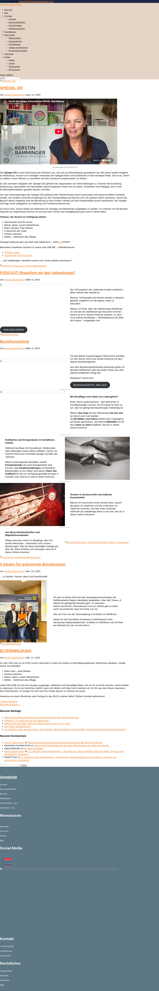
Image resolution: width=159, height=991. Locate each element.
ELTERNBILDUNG (15, 651)
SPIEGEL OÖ (11, 88)
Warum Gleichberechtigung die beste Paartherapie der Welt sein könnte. (41, 717)
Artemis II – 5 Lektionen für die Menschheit (26, 720)
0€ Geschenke (14, 70)
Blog (6, 13)
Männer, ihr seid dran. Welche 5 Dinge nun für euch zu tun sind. (37, 723)
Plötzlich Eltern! (15, 38)
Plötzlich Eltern (12, 252)
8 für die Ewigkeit (15, 25)
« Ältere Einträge (8, 701)
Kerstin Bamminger (14, 94)
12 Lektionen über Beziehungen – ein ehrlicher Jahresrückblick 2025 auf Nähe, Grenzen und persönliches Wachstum (65, 729)
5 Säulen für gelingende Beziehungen (32, 564)
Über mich (8, 10)
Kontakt (7, 57)
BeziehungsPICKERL (17, 22)
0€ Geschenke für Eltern (18, 51)
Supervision (9, 54)
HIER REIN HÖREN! (13, 330)
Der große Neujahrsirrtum (17, 726)
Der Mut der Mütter (33, 748)
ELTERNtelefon (15, 44)
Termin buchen (14, 67)
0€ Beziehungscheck (17, 29)
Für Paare (8, 16)
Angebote (8, 777)
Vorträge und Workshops (18, 48)
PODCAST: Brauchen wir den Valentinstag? (38, 273)
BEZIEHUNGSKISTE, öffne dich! (90, 385)
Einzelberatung (10, 32)
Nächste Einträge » (10, 704)
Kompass (12, 19)
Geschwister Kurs (15, 41)
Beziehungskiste (14, 341)
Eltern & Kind (9, 35)
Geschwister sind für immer (18, 255)
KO (61, 242)
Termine (12, 63)
